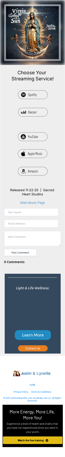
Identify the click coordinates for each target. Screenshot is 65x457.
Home (32, 385)
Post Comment (20, 252)
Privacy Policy (21, 392)
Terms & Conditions (41, 392)
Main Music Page (32, 203)
